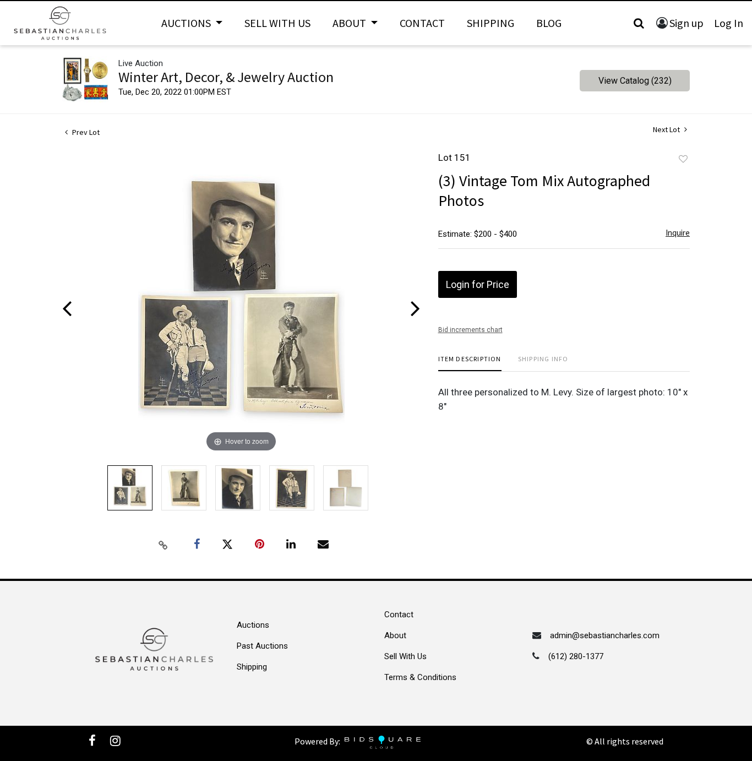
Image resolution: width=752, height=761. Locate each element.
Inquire (678, 232)
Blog (549, 23)
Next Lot (667, 129)
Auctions (253, 625)
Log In (728, 23)
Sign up (686, 23)
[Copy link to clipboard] (163, 544)
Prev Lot (85, 132)
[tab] (470, 363)
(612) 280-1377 (575, 656)
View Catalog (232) (635, 80)
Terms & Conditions (420, 677)
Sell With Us (277, 23)
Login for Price (477, 284)
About (395, 635)
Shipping (490, 23)
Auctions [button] (187, 23)
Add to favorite (683, 159)
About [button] (350, 23)
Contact (422, 23)
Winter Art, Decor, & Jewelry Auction (226, 77)
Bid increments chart (470, 330)
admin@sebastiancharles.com (605, 635)
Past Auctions (262, 646)
